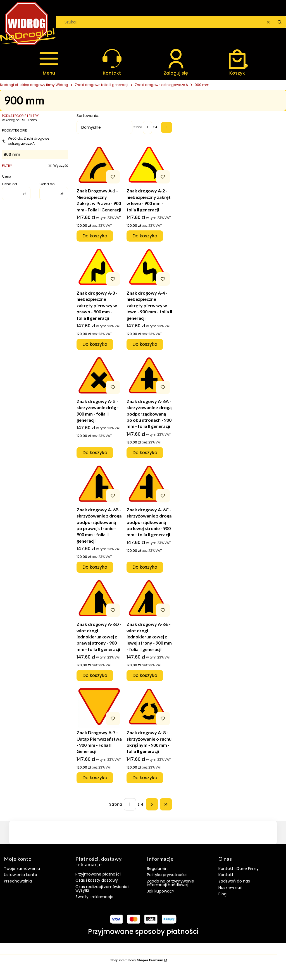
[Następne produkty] (152, 804)
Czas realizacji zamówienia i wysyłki (102, 888)
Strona (137, 127)
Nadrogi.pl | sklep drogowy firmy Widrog (34, 84)
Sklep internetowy (136, 960)
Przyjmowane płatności (98, 874)
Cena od (9, 184)
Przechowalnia (18, 881)
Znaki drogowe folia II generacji (101, 84)
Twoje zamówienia (22, 868)
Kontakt (225, 874)
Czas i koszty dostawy (96, 880)
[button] (280, 22)
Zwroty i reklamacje (94, 897)
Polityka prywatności (167, 874)
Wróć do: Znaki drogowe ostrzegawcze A (28, 141)
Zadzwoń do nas (234, 881)
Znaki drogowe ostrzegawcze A (161, 84)
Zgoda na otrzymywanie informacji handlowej (170, 883)
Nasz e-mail (230, 887)
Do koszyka (94, 236)
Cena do (46, 184)
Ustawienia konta (20, 874)
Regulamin (157, 868)
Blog (222, 894)
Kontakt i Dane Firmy (238, 868)
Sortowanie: (88, 115)
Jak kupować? (160, 891)
